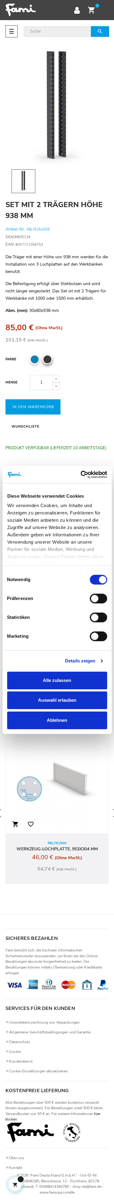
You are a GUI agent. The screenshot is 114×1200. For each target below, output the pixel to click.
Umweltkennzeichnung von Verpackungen (44, 1022)
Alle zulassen (57, 680)
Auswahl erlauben (57, 700)
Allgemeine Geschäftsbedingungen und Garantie (50, 1032)
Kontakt (15, 1167)
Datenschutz (19, 1041)
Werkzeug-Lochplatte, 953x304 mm (57, 849)
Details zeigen (80, 660)
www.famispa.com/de (57, 1192)
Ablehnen (57, 720)
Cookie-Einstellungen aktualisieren (38, 1071)
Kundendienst (21, 1061)
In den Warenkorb (33, 406)
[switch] (98, 598)
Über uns (16, 1158)
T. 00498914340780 (52, 1186)
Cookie (15, 1051)
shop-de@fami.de (86, 1186)
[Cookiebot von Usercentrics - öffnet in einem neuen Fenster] (81, 474)
